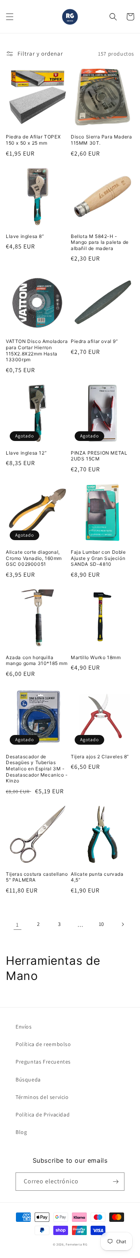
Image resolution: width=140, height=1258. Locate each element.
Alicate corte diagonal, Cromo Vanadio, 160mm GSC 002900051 (34, 558)
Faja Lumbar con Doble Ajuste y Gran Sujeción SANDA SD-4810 (98, 558)
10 (101, 923)
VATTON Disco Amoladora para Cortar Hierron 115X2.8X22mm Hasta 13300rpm (37, 350)
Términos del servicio (42, 1097)
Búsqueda (28, 1079)
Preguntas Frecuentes (43, 1061)
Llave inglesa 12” (26, 453)
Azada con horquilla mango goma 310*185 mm (37, 660)
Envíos (24, 1026)
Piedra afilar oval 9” (94, 341)
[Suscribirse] (115, 1181)
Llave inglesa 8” (25, 236)
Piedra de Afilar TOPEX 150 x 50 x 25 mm (33, 140)
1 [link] (17, 924)
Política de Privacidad (43, 1114)
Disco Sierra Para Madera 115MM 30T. (101, 140)
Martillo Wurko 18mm (96, 657)
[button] (9, 16)
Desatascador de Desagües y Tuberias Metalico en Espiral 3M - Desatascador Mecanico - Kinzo (37, 769)
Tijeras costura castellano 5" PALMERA (37, 877)
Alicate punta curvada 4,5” (97, 877)
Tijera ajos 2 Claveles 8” (100, 756)
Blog (21, 1132)
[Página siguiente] (122, 924)
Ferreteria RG (76, 1244)
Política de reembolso (43, 1044)
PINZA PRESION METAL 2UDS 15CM (99, 456)
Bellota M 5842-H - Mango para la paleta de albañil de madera (100, 242)
